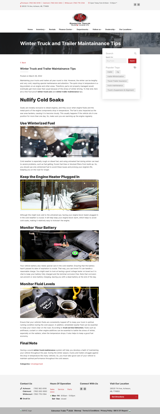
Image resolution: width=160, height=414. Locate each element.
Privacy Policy (106, 411)
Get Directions (118, 397)
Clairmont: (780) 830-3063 (52, 3)
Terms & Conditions (91, 411)
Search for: (109, 57)
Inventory (40, 29)
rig (118, 72)
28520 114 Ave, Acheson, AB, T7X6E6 (35, 6)
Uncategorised (37, 364)
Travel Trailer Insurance (117, 81)
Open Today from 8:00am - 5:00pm (103, 3)
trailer (110, 72)
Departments (82, 29)
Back (24, 63)
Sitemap (77, 411)
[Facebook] (135, 4)
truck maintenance (115, 85)
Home (30, 29)
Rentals (52, 29)
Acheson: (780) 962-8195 (31, 3)
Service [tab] (61, 389)
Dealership (110, 29)
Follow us (97, 29)
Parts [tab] (69, 389)
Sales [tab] (52, 389)
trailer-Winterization (116, 76)
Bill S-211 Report (121, 411)
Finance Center (65, 29)
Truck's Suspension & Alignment (121, 90)
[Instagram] (138, 4)
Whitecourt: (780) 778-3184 (75, 3)
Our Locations (125, 29)
